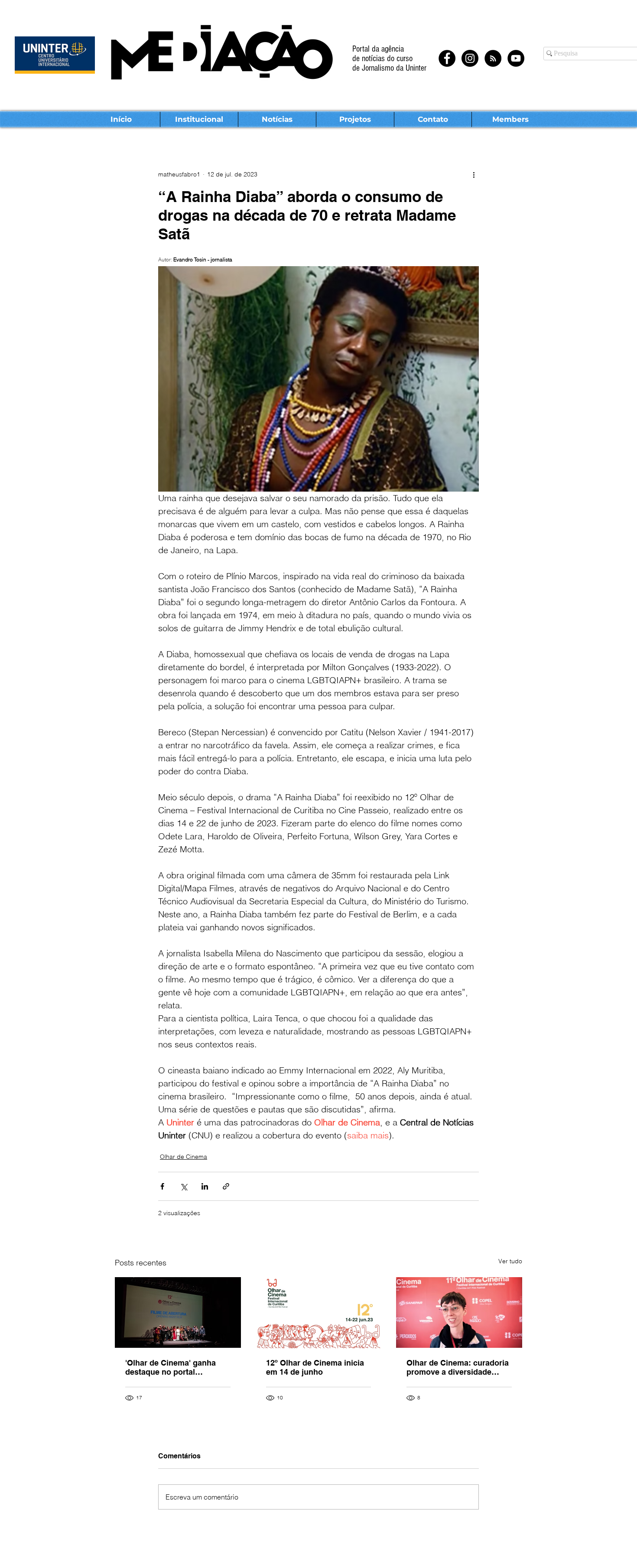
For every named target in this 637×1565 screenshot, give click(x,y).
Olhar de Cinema (183, 1157)
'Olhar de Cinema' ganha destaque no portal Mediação (170, 1367)
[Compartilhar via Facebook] (162, 1186)
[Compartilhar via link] (226, 1186)
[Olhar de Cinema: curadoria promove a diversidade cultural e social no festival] (459, 1312)
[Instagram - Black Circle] (470, 58)
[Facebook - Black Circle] (447, 58)
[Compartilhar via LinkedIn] (205, 1186)
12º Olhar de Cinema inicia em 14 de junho (315, 1367)
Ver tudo (510, 1261)
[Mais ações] (473, 174)
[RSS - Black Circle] (492, 58)
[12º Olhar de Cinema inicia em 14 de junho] (319, 1312)
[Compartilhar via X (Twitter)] (183, 1186)
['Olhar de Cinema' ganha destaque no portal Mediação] (178, 1312)
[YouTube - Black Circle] (515, 58)
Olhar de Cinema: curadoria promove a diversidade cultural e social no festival (457, 1367)
